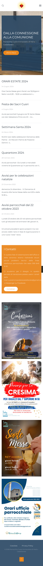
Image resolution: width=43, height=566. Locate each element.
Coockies (13, 546)
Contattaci (11, 289)
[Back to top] (21, 559)
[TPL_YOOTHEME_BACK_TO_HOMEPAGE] (21, 5)
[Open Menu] (40, 5)
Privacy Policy (27, 546)
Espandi (22, 334)
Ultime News (11, 53)
